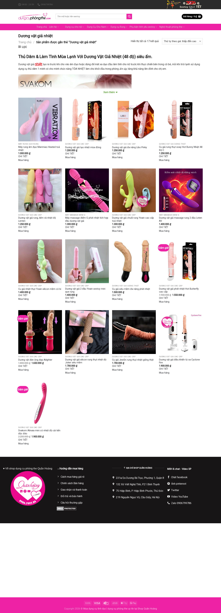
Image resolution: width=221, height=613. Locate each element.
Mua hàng (23, 160)
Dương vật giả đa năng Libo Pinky (129, 147)
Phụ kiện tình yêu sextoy (142, 27)
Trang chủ (41, 27)
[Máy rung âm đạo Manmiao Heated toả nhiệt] (40, 119)
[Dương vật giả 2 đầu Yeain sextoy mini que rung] (87, 261)
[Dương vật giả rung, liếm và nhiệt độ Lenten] (40, 190)
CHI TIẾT (23, 156)
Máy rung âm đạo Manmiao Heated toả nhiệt (39, 149)
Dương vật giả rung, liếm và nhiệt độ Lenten (37, 219)
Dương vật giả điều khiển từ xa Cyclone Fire (179, 361)
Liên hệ (53, 27)
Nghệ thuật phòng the (170, 27)
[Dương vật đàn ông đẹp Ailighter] (40, 332)
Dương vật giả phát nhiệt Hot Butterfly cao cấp (179, 290)
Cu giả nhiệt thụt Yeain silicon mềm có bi (39, 289)
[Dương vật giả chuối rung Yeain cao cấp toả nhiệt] (134, 190)
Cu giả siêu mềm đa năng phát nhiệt (131, 289)
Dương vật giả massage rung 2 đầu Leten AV (180, 219)
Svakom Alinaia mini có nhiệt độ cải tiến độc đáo (39, 432)
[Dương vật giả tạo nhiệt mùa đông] (87, 119)
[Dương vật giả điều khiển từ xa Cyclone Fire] (181, 332)
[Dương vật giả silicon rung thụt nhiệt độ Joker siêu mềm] (87, 332)
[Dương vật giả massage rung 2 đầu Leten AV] (181, 190)
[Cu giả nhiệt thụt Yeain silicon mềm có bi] (40, 261)
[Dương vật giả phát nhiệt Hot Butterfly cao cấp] (181, 261)
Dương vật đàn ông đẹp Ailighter (35, 359)
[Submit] (129, 16)
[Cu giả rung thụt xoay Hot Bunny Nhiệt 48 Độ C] (181, 119)
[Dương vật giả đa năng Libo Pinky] (134, 119)
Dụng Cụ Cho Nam (96, 27)
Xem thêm (109, 92)
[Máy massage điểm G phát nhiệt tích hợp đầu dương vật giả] (87, 190)
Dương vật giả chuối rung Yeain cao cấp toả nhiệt (133, 219)
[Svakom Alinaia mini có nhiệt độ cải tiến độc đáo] (40, 403)
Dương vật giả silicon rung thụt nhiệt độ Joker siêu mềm (85, 361)
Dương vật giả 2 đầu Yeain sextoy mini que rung (85, 290)
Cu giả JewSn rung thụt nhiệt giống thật (133, 359)
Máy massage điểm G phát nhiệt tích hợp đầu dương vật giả (86, 219)
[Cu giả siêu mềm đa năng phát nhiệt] (134, 261)
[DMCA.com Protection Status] (66, 508)
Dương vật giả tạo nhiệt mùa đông (83, 147)
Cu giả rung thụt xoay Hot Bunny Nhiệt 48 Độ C (180, 149)
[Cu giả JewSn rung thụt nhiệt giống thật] (134, 332)
